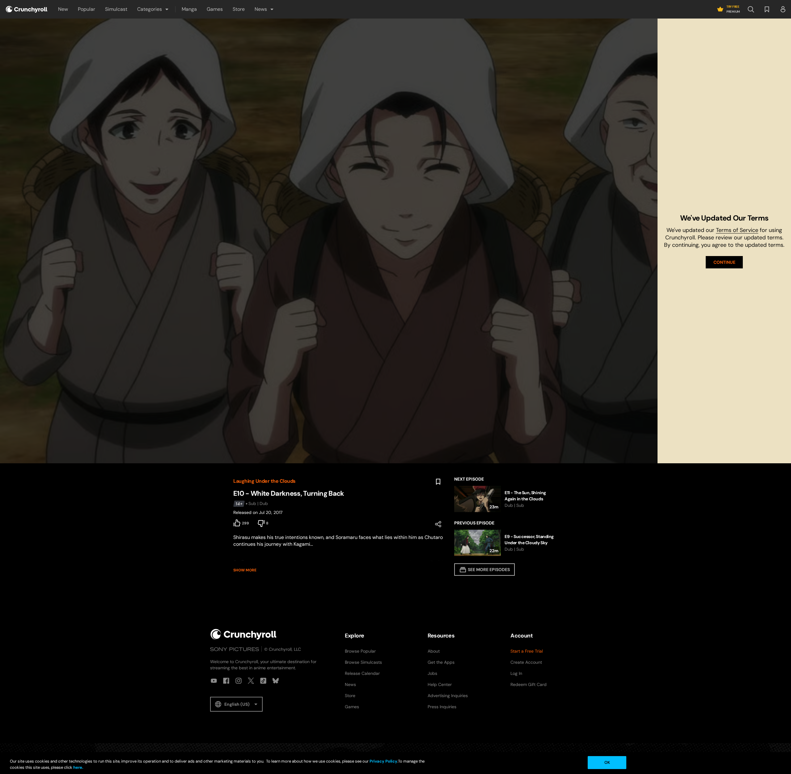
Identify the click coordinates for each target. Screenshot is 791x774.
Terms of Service (737, 230)
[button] (153, 9)
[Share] (438, 524)
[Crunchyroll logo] (26, 9)
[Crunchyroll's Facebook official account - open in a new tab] (226, 680)
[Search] (751, 9)
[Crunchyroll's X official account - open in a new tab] (251, 680)
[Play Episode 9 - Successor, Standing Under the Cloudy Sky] (506, 543)
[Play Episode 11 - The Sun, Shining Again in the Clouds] (506, 499)
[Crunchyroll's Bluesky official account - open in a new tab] (275, 680)
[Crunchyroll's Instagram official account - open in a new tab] (238, 680)
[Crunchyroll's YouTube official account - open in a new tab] (214, 680)
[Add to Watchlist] (438, 482)
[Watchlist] (767, 9)
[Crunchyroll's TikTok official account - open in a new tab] (263, 680)
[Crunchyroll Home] (243, 634)
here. (77, 767)
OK (607, 762)
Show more (244, 570)
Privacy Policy (383, 761)
